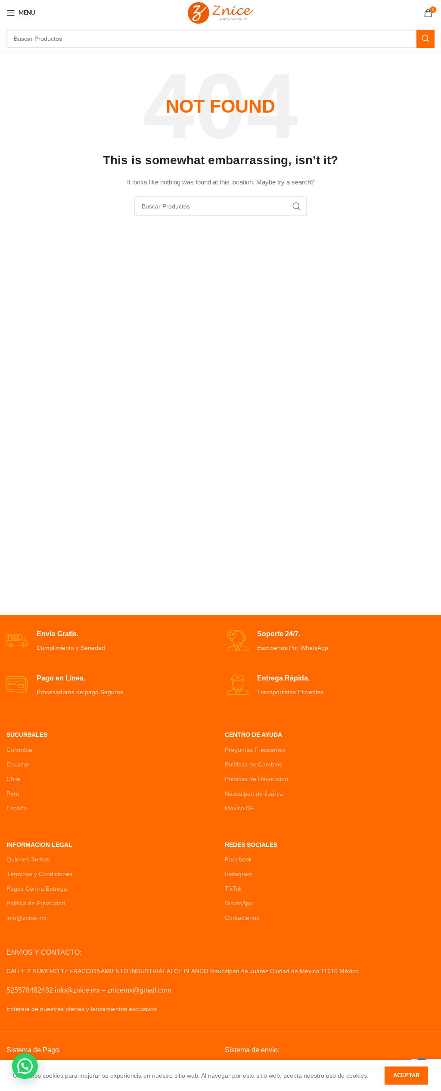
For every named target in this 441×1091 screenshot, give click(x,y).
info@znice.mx (26, 917)
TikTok (233, 888)
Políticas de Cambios (253, 764)
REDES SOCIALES (251, 844)
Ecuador (17, 764)
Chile (13, 778)
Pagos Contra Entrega (36, 888)
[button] (25, 1066)
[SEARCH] (425, 39)
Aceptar (406, 1075)
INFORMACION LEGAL (39, 844)
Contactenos (242, 917)
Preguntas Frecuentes (255, 749)
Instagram (238, 873)
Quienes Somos (28, 859)
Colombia (19, 749)
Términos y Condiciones (39, 873)
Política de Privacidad (35, 903)
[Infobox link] (110, 641)
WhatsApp (239, 903)
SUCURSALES (26, 734)
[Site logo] (220, 12)
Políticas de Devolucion (256, 778)
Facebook (238, 859)
